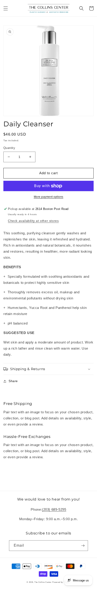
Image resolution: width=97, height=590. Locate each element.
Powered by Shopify (61, 582)
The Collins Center (43, 582)
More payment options (48, 196)
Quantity (9, 148)
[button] (6, 8)
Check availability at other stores (33, 221)
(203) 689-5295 (54, 509)
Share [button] (13, 381)
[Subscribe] (83, 545)
